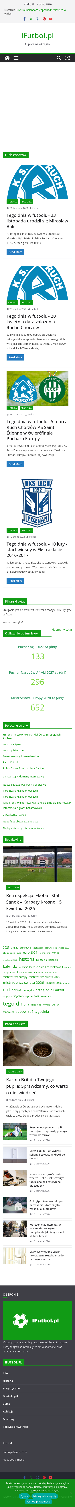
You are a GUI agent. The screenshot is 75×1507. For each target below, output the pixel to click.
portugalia (28, 990)
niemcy (66, 983)
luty (19, 972)
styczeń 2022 (32, 996)
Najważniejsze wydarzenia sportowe (24, 784)
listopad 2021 (9, 972)
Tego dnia (26, 201)
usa (39, 1004)
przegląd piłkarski (49, 990)
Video (6, 1404)
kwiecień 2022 (36, 967)
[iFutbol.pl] (7, 58)
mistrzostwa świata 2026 (23, 982)
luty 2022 (27, 972)
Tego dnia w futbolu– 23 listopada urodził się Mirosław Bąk (37, 220)
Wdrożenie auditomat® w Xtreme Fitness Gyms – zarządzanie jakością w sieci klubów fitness (46, 1230)
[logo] (37, 1303)
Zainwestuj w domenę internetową (23, 776)
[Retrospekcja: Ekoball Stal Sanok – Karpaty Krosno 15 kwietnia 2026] (37, 864)
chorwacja (37, 947)
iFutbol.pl (37, 35)
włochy (55, 1005)
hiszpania (41, 959)
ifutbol (35, 208)
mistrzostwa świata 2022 (44, 977)
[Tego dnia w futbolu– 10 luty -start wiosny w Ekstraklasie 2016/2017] (37, 503)
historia (27, 959)
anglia (14, 947)
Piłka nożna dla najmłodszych (20, 790)
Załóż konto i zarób (14, 814)
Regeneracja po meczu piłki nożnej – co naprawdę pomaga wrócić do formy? (48, 1131)
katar (25, 967)
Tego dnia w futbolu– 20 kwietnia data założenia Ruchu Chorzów (31, 321)
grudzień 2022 (10, 960)
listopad (66, 967)
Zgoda (24, 1496)
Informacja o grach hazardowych (22, 808)
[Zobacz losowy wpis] (67, 58)
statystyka (7, 996)
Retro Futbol (10, 762)
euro (19, 952)
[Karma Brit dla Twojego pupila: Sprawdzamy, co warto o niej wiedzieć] (37, 1048)
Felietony (8, 1419)
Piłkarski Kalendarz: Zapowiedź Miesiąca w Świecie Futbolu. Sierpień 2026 (41, 11)
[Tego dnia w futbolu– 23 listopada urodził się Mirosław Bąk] (37, 182)
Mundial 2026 (54, 982)
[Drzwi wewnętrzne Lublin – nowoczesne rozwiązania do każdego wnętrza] (15, 1258)
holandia (53, 959)
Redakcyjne (13, 887)
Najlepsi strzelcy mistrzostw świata (23, 828)
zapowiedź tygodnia (32, 1011)
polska (16, 990)
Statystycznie (11, 1388)
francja (56, 952)
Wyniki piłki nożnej (13, 750)
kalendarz (12, 966)
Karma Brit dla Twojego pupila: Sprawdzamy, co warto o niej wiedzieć (37, 1086)
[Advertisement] (37, 101)
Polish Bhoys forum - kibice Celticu (23, 768)
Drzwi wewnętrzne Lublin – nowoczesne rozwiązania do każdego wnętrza (46, 1255)
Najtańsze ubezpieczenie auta (20, 821)
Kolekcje (8, 1411)
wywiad (46, 1004)
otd (6, 989)
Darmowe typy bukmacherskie (21, 756)
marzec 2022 (51, 972)
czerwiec (49, 947)
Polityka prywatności (16, 1426)
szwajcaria (46, 996)
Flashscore (44, 952)
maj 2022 (38, 972)
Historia (12, 201)
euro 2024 (30, 953)
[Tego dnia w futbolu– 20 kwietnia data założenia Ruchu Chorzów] (37, 283)
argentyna (25, 947)
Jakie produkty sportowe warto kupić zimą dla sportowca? (37, 802)
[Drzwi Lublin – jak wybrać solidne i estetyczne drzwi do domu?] (15, 1157)
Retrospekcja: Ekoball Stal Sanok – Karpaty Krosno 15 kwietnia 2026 (34, 901)
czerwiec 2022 (62, 947)
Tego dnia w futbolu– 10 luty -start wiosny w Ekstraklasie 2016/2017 (37, 549)
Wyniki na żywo (12, 744)
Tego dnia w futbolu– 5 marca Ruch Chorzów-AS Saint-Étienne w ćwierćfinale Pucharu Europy (37, 429)
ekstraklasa (9, 952)
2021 (6, 947)
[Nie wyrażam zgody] (70, 1493)
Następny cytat (62, 630)
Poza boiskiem (15, 1071)
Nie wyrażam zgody (44, 1496)
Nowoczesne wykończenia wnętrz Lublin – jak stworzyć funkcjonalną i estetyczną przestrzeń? (46, 1179)
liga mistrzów (53, 967)
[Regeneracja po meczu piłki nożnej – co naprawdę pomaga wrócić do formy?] (15, 1133)
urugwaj (32, 1005)
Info (5, 1373)
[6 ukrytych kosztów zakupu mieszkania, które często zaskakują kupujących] (15, 1207)
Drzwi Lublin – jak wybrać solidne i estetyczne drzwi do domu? (47, 1154)
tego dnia (15, 1003)
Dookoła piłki (11, 1396)
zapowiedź (8, 1011)
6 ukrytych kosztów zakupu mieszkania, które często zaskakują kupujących (46, 1205)
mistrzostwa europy (15, 977)
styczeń (18, 996)
